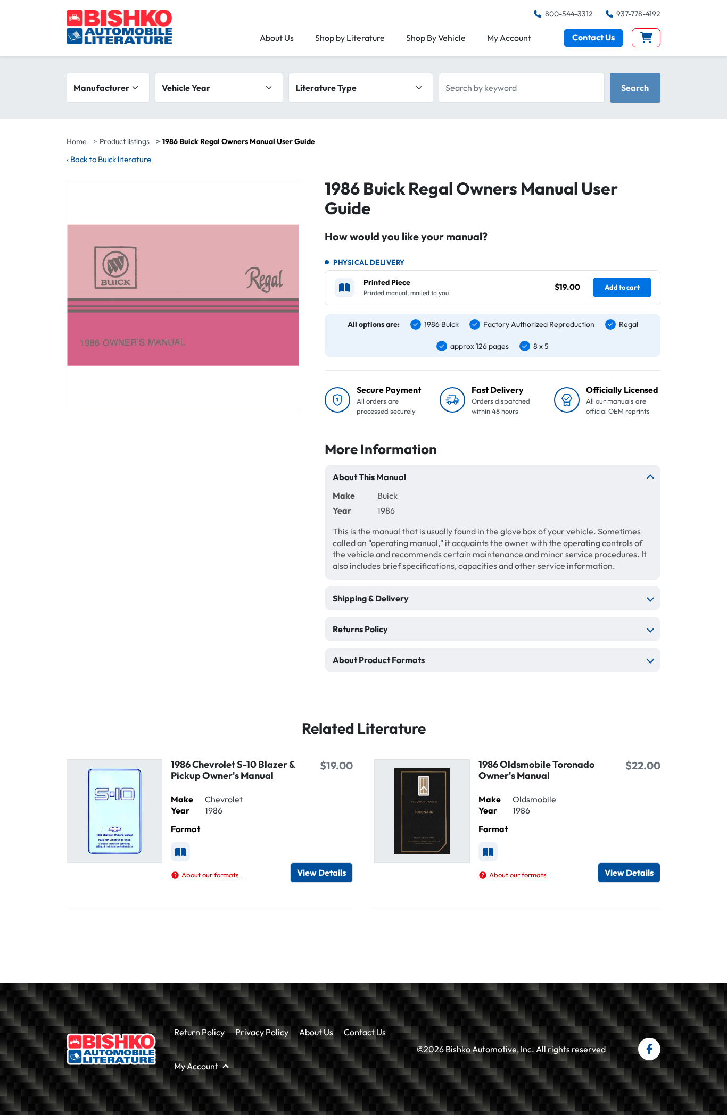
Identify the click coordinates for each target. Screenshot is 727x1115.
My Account (509, 37)
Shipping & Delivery (371, 598)
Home (77, 141)
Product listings (125, 141)
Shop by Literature (350, 37)
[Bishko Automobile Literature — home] (119, 27)
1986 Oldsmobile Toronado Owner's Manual (536, 770)
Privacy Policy (261, 1032)
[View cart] (646, 37)
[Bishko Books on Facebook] (649, 1049)
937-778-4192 (638, 14)
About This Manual (369, 477)
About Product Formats (379, 660)
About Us (277, 37)
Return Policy (199, 1032)
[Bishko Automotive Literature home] (111, 1049)
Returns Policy (360, 629)
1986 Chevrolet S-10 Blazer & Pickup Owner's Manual (233, 770)
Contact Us (593, 37)
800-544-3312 (568, 14)
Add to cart (622, 287)
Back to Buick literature (109, 159)
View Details (321, 872)
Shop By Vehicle (436, 37)
